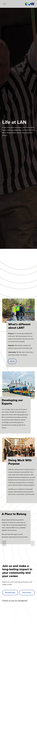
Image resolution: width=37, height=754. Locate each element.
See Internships (10, 593)
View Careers (26, 593)
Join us (12, 361)
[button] (4, 543)
